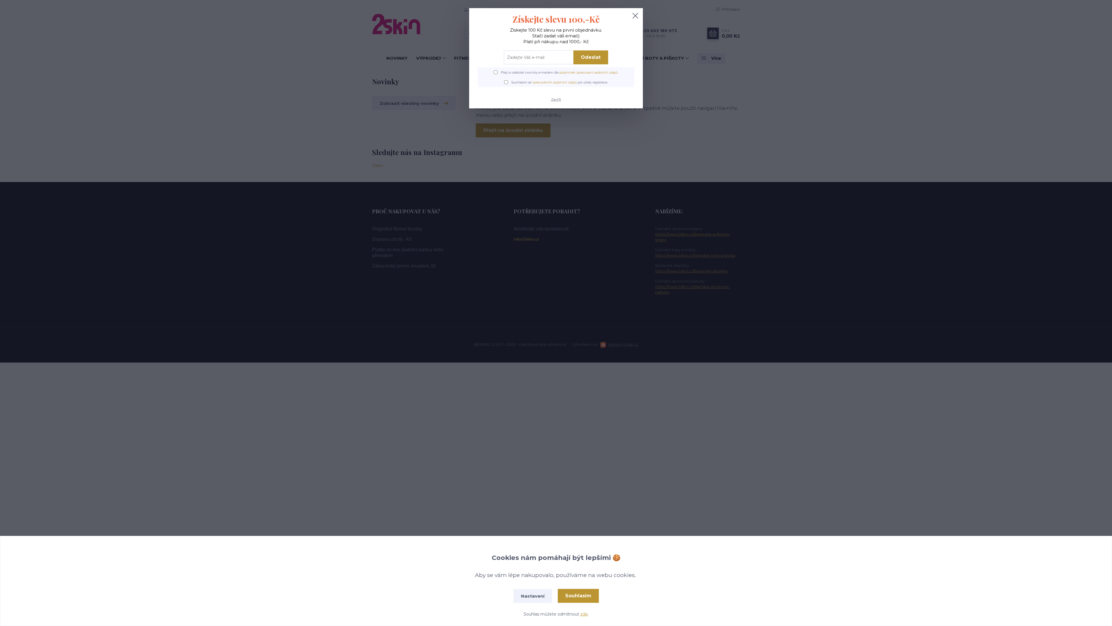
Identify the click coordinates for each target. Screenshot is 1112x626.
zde (584, 614)
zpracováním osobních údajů (554, 82)
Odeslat (591, 57)
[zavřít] (635, 15)
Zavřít (556, 99)
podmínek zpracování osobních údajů (588, 72)
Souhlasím (578, 595)
